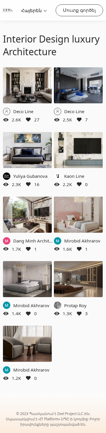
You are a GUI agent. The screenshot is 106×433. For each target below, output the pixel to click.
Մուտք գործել (79, 10)
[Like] (28, 120)
